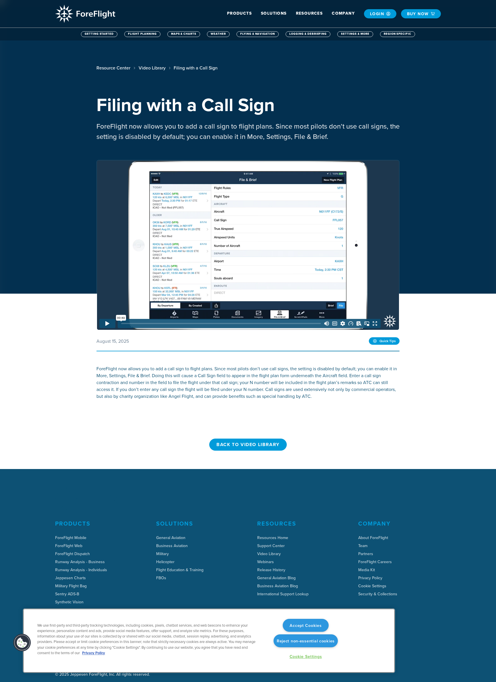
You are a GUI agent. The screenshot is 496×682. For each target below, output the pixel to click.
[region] (209, 641)
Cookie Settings (372, 586)
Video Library (152, 67)
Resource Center (113, 67)
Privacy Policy (93, 653)
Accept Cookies (305, 625)
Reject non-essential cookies (306, 641)
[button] (239, 13)
